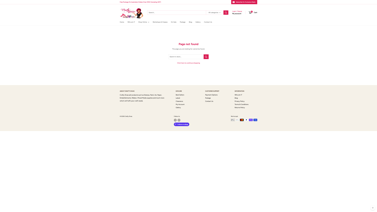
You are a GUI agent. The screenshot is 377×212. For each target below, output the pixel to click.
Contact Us (208, 22)
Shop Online (142, 22)
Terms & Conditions (241, 104)
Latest (178, 98)
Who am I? (131, 22)
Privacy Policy (240, 101)
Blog (190, 22)
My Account (180, 104)
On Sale (173, 22)
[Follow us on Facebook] (175, 120)
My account (236, 14)
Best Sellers (180, 95)
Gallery (198, 22)
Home (122, 22)
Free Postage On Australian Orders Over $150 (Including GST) (140, 2)
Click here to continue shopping (188, 63)
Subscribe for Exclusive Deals (245, 2)
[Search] (225, 12)
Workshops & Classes (160, 22)
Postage (182, 22)
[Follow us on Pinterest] (179, 120)
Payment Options (211, 95)
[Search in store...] (206, 56)
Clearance (179, 101)
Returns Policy (240, 107)
